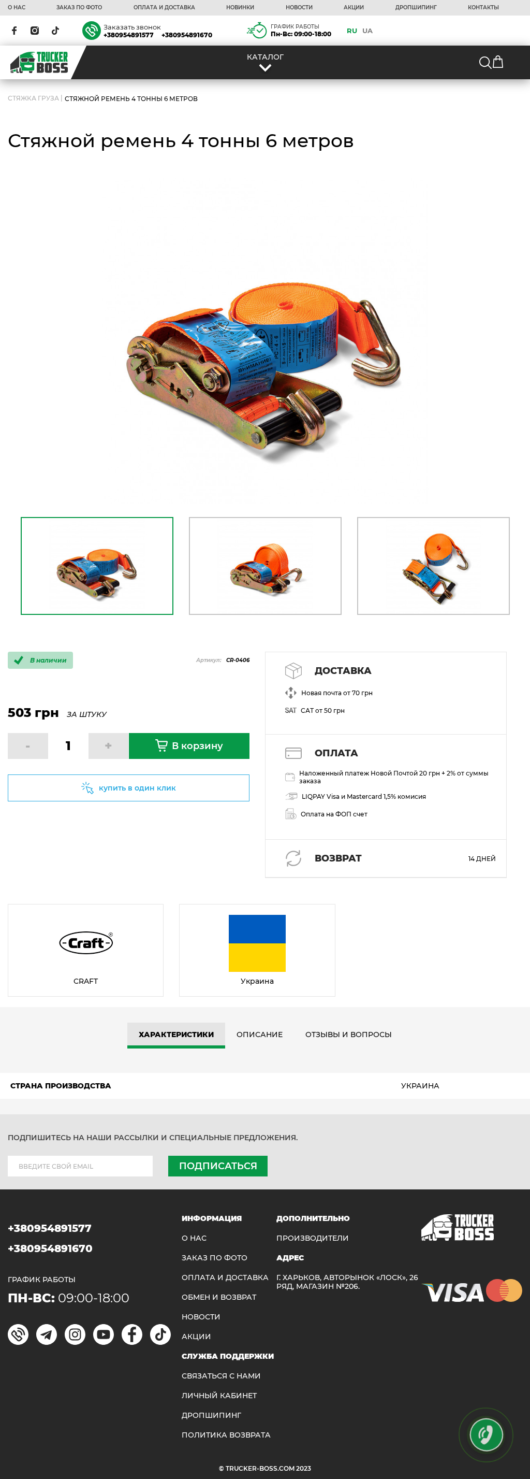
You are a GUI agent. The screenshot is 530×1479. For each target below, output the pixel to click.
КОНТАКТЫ (483, 8)
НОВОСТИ (299, 8)
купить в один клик (137, 788)
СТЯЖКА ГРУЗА (33, 99)
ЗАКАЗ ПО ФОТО (79, 8)
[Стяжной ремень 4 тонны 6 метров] (265, 341)
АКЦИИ (354, 8)
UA (367, 30)
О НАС (16, 8)
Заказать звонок (132, 27)
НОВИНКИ (240, 8)
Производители (312, 1238)
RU (352, 30)
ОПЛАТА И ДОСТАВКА (164, 8)
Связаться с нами (221, 1376)
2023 (303, 1468)
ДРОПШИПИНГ (416, 8)
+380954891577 (129, 35)
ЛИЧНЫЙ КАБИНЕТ (219, 1395)
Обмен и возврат (219, 1297)
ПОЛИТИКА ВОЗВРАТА (226, 1435)
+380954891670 (186, 35)
